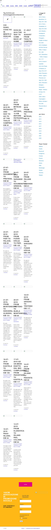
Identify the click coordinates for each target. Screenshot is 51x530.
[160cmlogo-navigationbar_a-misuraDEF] (3, 6)
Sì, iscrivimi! (24, 518)
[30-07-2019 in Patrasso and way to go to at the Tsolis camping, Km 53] (7, 96)
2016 (40, 124)
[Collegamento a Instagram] (47, 6)
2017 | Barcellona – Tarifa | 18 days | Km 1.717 (43, 57)
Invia (21, 521)
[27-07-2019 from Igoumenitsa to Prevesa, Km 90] (7, 162)
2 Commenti (15, 148)
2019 (14, 43)
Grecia (28, 45)
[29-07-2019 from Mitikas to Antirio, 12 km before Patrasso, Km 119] (18, 94)
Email (21, 509)
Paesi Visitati (5, 38)
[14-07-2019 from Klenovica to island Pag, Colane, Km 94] (18, 418)
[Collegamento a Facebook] (45, 6)
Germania (41, 160)
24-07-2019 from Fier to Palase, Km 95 (7, 237)
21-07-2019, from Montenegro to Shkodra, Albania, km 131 (10, 308)
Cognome (22, 504)
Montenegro (16, 321)
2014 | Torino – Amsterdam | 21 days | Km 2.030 (43, 26)
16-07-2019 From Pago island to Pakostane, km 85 (29, 372)
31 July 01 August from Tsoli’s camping (28, 36)
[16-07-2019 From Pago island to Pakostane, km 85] (28, 356)
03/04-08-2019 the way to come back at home (18, 36)
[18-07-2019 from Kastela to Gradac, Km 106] (7, 353)
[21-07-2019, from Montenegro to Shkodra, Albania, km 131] (7, 291)
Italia (18, 45)
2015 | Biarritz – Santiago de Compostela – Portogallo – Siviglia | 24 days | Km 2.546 (43, 36)
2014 (40, 119)
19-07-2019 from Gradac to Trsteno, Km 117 (28, 302)
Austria (40, 149)
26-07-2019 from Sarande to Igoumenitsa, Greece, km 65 (20, 180)
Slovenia (41, 172)
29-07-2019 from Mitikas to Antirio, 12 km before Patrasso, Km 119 (19, 110)
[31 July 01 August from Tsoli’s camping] (28, 22)
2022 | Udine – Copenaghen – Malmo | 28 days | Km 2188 (43, 100)
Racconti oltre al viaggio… (43, 107)
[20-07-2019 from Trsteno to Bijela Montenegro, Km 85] (18, 291)
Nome (21, 499)
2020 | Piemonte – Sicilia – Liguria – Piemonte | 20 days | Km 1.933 (43, 76)
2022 (40, 138)
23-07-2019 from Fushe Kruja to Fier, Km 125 (17, 239)
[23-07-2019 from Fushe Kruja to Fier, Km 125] (18, 226)
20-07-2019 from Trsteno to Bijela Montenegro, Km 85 (20, 308)
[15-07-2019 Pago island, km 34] (7, 420)
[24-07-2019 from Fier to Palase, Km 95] (7, 226)
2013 (40, 116)
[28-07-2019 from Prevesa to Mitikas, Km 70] (28, 96)
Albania (18, 192)
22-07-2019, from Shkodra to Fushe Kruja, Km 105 (28, 245)
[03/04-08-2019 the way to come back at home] (18, 22)
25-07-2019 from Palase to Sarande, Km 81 (28, 179)
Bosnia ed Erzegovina (41, 152)
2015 (40, 121)
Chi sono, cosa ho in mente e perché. (7, 31)
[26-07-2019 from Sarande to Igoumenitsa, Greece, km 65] (18, 164)
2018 (40, 128)
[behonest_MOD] (42, 499)
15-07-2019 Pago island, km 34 (7, 433)
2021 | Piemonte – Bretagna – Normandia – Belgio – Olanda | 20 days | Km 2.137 (43, 88)
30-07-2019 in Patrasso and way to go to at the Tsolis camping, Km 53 (8, 115)
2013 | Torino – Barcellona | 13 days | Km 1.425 (43, 19)
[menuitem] (7, 6)
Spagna (41, 175)
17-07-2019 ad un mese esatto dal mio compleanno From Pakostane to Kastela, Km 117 (20, 370)
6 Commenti (5, 87)
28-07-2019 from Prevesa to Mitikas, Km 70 (28, 112)
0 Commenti (26, 70)
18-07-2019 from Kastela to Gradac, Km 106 (7, 366)
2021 (40, 135)
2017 (40, 126)
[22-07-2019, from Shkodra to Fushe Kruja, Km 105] (28, 228)
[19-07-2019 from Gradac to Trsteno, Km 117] (28, 289)
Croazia (30, 314)
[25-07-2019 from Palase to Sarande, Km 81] (28, 164)
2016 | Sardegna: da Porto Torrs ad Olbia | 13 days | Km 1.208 (43, 48)
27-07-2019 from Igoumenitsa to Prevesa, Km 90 (9, 174)
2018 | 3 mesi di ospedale (42, 63)
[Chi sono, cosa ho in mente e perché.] (7, 19)
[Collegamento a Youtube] (49, 6)
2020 (40, 133)
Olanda (40, 170)
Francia (40, 158)
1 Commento (16, 69)
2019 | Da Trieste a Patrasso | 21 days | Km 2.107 (18, 44)
